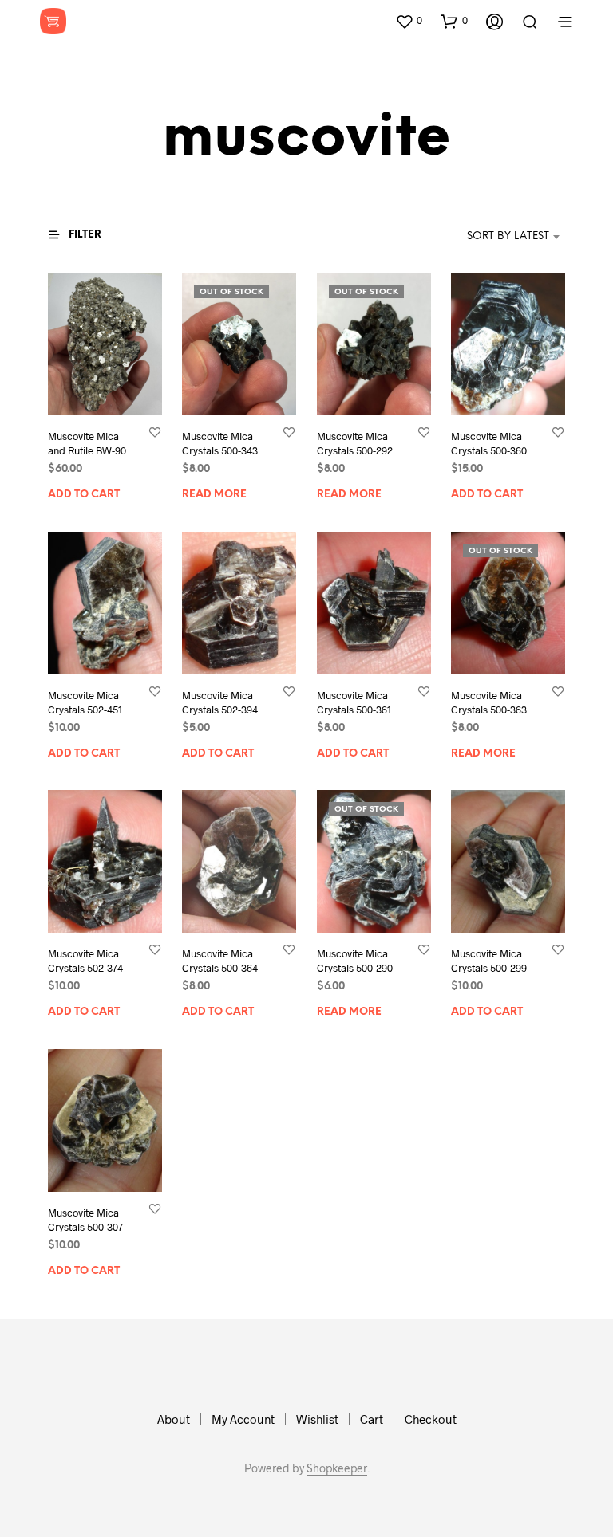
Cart (371, 1419)
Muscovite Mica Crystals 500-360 (489, 444)
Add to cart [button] (84, 495)
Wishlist (317, 1419)
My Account (243, 1419)
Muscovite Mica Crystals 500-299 (489, 961)
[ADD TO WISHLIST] (155, 432)
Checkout (431, 1419)
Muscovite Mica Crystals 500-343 (220, 443)
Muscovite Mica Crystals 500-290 (355, 961)
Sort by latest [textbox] (508, 236)
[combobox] (484, 237)
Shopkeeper (336, 1468)
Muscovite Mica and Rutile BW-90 (87, 444)
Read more (214, 494)
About (173, 1419)
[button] (408, 21)
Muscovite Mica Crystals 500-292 (355, 444)
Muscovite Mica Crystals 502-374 (85, 961)
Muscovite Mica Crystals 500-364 (220, 961)
